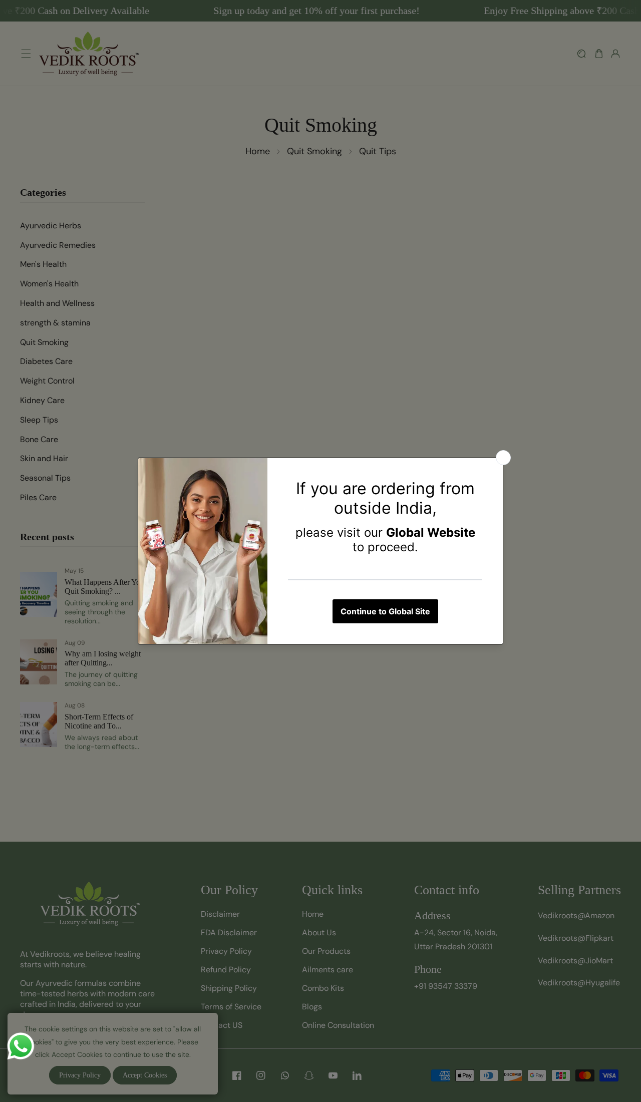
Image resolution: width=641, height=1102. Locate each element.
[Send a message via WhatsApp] (21, 1046)
